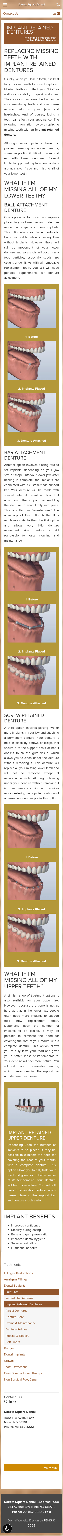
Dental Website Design (23, 1520)
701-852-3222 (24, 1426)
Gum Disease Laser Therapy (23, 1373)
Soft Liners (12, 1342)
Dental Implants (14, 1354)
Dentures (50, 37)
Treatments (38, 37)
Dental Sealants (14, 1285)
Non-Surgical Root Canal (20, 1379)
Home (27, 37)
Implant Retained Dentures (24, 1304)
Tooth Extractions (15, 1367)
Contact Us (10, 13)
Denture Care (14, 1317)
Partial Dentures (16, 1310)
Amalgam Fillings (15, 1279)
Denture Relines (16, 1329)
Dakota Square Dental (31, 4)
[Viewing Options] (7, 1528)
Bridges (9, 1348)
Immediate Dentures (19, 1298)
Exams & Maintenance (20, 1323)
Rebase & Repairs (17, 1335)
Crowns (9, 1360)
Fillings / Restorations (18, 1273)
